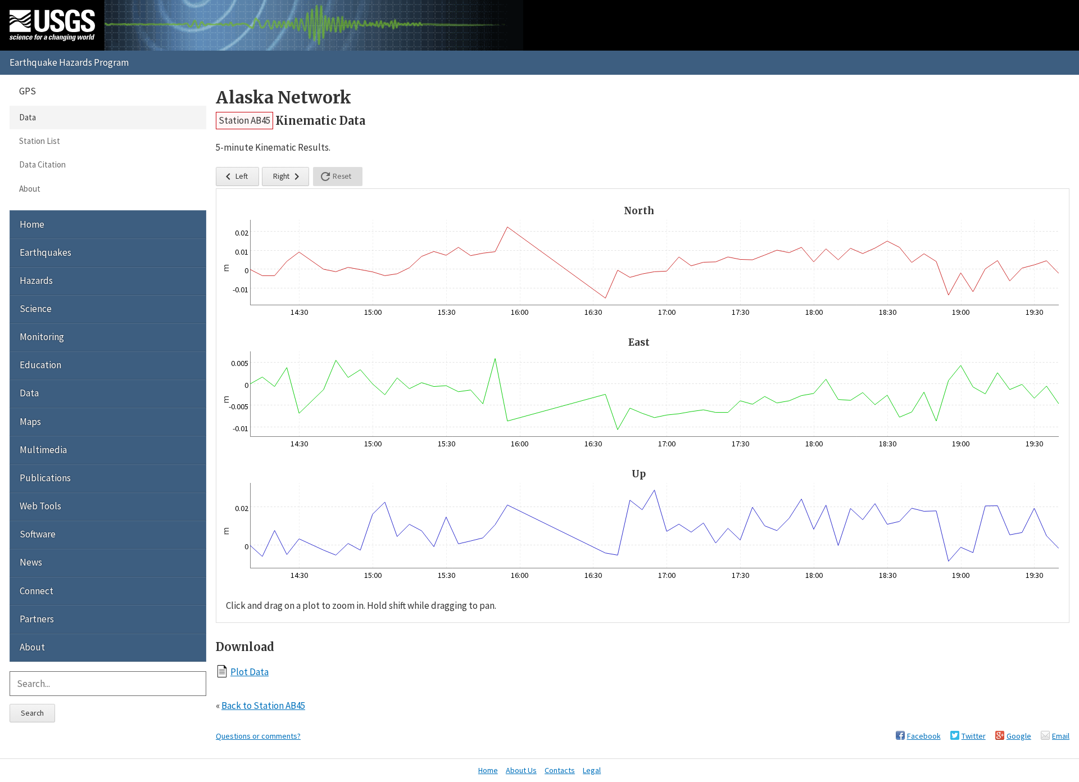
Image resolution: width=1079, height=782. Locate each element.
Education (40, 365)
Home (32, 224)
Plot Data (249, 671)
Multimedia (43, 450)
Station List (39, 140)
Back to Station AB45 (263, 705)
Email (1060, 736)
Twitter (974, 736)
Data (27, 117)
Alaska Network (283, 97)
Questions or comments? (258, 736)
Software (38, 534)
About (29, 188)
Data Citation (42, 164)
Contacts (560, 770)
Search (32, 713)
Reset (335, 176)
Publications (45, 478)
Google (1019, 736)
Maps (30, 421)
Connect (36, 591)
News (31, 562)
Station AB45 (244, 120)
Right (288, 176)
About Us (521, 770)
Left (234, 176)
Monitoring (42, 337)
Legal (592, 770)
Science (36, 308)
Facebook (924, 736)
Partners (37, 619)
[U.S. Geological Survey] (52, 25)
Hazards (36, 280)
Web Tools (40, 506)
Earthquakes (45, 252)
